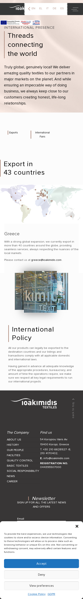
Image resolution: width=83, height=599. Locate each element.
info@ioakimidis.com (56, 458)
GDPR (51, 594)
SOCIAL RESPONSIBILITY (23, 471)
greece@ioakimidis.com (45, 260)
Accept (41, 563)
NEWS (11, 476)
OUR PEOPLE (15, 450)
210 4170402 (48, 453)
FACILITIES (13, 455)
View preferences (41, 586)
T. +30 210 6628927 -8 (55, 449)
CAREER (12, 481)
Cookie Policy (37, 594)
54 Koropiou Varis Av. (54, 439)
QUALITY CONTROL (20, 460)
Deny (41, 574)
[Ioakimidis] (21, 9)
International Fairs (42, 134)
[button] (77, 526)
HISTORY (13, 444)
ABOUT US (14, 439)
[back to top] (73, 408)
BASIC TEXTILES (17, 465)
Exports (13, 132)
